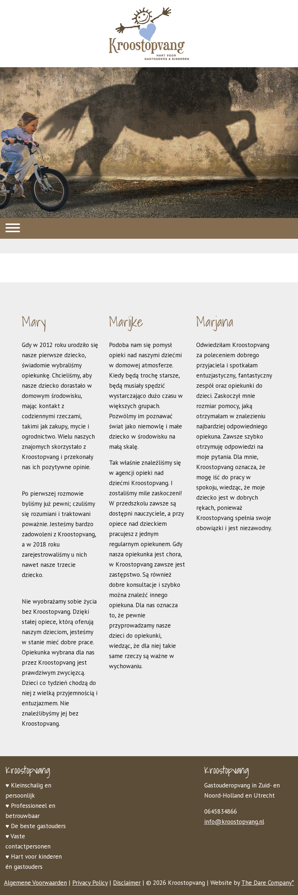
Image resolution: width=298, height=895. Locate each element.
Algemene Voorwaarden (35, 883)
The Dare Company (266, 883)
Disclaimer (127, 883)
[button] (149, 228)
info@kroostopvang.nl (234, 822)
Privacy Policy (90, 883)
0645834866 (220, 811)
